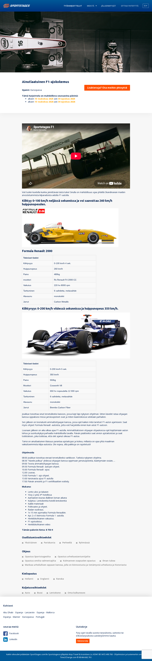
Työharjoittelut (73, 5)
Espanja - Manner (11, 616)
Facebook (14, 633)
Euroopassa (28, 616)
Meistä (90, 5)
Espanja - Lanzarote (25, 612)
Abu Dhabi (8, 612)
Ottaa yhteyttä (129, 5)
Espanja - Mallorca (45, 612)
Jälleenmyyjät (108, 5)
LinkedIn (13, 639)
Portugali (40, 616)
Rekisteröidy (82, 641)
